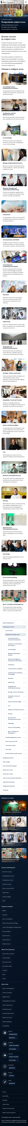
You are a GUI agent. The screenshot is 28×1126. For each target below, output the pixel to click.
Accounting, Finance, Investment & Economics (10, 87)
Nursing (5, 501)
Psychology (6, 554)
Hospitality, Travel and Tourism (12, 400)
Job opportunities (6, 962)
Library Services (5, 939)
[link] (14, 85)
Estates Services (5, 943)
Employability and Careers (8, 1000)
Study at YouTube (13, 1056)
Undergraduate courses (7, 875)
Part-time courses (6, 884)
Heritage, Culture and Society (12, 373)
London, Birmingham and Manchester (11, 927)
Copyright (4, 1100)
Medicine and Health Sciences (12, 475)
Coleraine (4, 914)
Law (4, 452)
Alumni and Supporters (7, 988)
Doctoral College (6, 896)
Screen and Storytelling (10, 577)
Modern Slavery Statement (9, 1112)
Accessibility (5, 1096)
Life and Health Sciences (8, 843)
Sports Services (5, 935)
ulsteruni (11, 1075)
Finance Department (6, 1004)
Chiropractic (6, 214)
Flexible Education (6, 1009)
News (3, 974)
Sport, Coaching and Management (13, 604)
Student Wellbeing (6, 1021)
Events (3, 978)
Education (6, 295)
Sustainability (5, 1025)
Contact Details (6, 958)
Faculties (4, 970)
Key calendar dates (7, 966)
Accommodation (6, 931)
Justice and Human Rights (10, 425)
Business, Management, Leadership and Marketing (11, 189)
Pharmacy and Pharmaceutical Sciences (10, 528)
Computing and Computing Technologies (10, 265)
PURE (3, 901)
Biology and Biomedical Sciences (12, 163)
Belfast (3, 910)
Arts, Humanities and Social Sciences (11, 812)
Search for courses (7, 872)
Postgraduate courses (7, 879)
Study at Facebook (14, 1045)
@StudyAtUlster (13, 1034)
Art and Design (7, 138)
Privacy (4, 1092)
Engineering (6, 321)
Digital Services (5, 996)
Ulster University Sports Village (10, 923)
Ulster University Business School (10, 859)
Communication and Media (11, 240)
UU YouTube (12, 1060)
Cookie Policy (5, 1104)
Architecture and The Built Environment (9, 114)
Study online (5, 892)
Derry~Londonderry (6, 918)
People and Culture (6, 1017)
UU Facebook (12, 1049)
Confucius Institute (6, 992)
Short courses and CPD (7, 888)
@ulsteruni (11, 1083)
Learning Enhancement (7, 1013)
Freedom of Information (8, 1108)
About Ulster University (8, 953)
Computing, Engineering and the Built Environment (9, 828)
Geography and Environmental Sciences (10, 347)
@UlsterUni (11, 1037)
